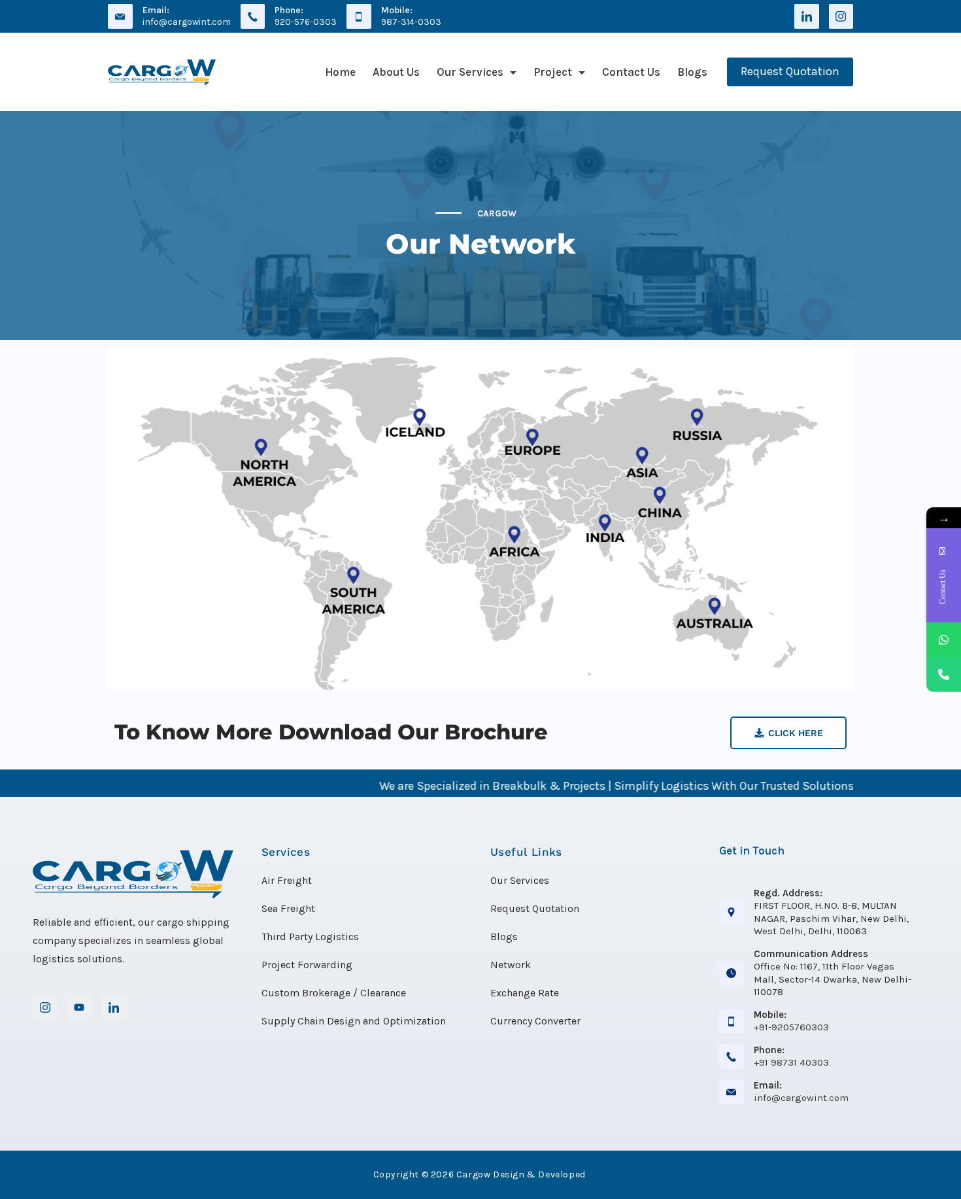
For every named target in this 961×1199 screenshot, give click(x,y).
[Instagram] (841, 16)
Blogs (692, 71)
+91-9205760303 (791, 1027)
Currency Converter (535, 1021)
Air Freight (286, 880)
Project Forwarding (306, 964)
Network (510, 964)
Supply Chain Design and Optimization (353, 1021)
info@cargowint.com (187, 21)
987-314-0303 (411, 21)
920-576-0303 (306, 21)
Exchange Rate (524, 993)
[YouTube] (79, 1008)
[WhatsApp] (943, 639)
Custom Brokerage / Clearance (333, 993)
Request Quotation (790, 71)
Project (552, 71)
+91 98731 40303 (791, 1062)
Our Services (470, 71)
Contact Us (631, 71)
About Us (396, 71)
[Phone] (943, 674)
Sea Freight (288, 908)
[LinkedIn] (806, 16)
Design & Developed (539, 1174)
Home (340, 71)
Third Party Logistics (310, 936)
